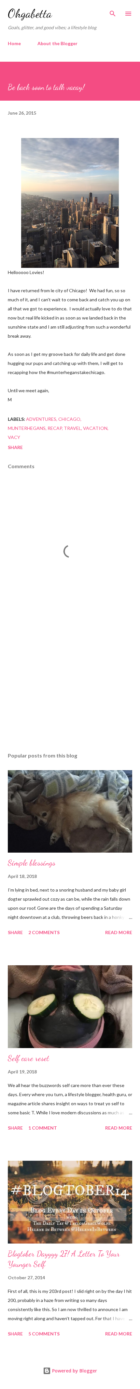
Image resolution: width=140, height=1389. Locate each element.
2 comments (44, 932)
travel (72, 428)
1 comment (42, 1128)
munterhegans (27, 428)
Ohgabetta (30, 13)
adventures (41, 419)
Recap (55, 428)
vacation (95, 428)
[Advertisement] (70, 686)
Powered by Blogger (74, 1371)
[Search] (113, 12)
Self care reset (28, 1058)
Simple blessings (31, 863)
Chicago (69, 419)
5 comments (44, 1333)
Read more (118, 932)
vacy (14, 437)
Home (14, 43)
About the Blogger (57, 43)
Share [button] (15, 447)
